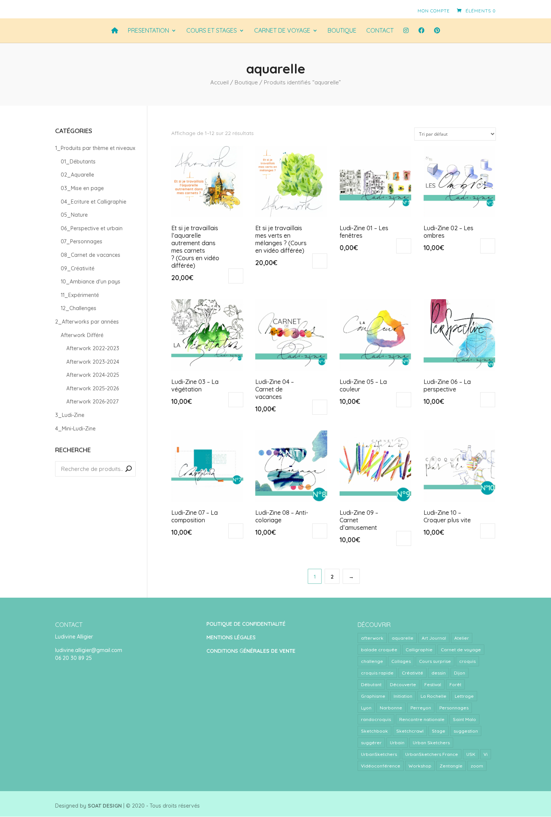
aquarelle (402, 638)
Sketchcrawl (410, 731)
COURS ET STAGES (211, 30)
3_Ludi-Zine (69, 415)
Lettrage (464, 696)
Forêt (455, 684)
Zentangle (451, 766)
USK (470, 754)
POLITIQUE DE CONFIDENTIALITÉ (246, 624)
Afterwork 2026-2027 (92, 401)
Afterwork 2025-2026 (92, 388)
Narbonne (391, 708)
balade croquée (379, 649)
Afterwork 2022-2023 (92, 348)
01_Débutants (78, 161)
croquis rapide (377, 673)
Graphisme (373, 696)
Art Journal (434, 638)
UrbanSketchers (379, 754)
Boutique (342, 30)
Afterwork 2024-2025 (92, 375)
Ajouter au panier (235, 275)
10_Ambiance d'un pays (90, 281)
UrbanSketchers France (431, 754)
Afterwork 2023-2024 (92, 361)
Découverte (403, 684)
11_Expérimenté (80, 295)
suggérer (371, 742)
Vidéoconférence (380, 766)
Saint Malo (464, 719)
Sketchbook (374, 731)
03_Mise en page (82, 188)
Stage (438, 731)
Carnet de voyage (461, 649)
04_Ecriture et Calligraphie (93, 201)
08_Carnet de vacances (90, 255)
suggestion (466, 731)
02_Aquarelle (77, 174)
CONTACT (380, 30)
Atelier (461, 638)
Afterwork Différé (82, 335)
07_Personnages (81, 241)
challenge (372, 661)
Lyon (366, 708)
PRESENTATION (148, 30)
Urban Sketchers (431, 742)
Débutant (371, 684)
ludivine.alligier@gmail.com (88, 650)
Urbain (397, 742)
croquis (467, 661)
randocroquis (376, 719)
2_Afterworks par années (87, 321)
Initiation (403, 696)
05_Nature (74, 214)
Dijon (459, 673)
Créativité (412, 673)
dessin (438, 673)
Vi (486, 754)
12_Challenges (78, 308)
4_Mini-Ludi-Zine (75, 428)
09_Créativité (77, 268)
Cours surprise (435, 661)
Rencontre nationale (422, 719)
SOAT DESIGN (105, 805)
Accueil (219, 82)
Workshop (420, 766)
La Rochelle (433, 696)
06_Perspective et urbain (92, 228)
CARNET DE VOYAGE (282, 30)
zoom (477, 766)
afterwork (372, 638)
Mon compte (434, 10)
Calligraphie (419, 649)
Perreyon (420, 708)
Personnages (454, 708)
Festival (432, 684)
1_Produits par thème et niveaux (95, 148)
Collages (401, 661)
